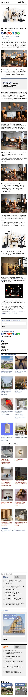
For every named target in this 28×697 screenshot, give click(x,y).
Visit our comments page (7, 530)
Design (10, 313)
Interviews (4, 343)
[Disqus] (14, 552)
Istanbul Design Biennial (17, 311)
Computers (4, 313)
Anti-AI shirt (20, 684)
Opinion (3, 344)
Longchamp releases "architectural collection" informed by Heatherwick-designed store (14, 587)
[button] (23, 2)
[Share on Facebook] (2, 33)
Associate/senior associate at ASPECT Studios (12, 657)
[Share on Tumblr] (16, 33)
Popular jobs (5, 647)
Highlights (8, 682)
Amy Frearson (5, 36)
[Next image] (25, 15)
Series (3, 342)
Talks (3, 346)
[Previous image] (2, 15)
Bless (6, 71)
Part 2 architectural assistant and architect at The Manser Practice (14, 667)
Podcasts (4, 350)
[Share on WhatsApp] (18, 33)
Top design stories (7, 574)
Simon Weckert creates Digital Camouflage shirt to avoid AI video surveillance (14, 581)
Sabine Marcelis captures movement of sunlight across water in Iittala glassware (14, 593)
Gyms (8, 311)
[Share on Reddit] (10, 33)
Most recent (17, 576)
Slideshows (16, 313)
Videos (3, 347)
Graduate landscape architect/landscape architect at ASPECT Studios (13, 651)
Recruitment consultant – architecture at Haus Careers (13, 671)
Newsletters (5, 349)
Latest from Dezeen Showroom (11, 444)
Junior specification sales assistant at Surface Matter (14, 662)
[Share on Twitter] (5, 33)
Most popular (5, 576)
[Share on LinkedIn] (13, 33)
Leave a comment (5, 38)
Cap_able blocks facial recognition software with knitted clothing (14, 599)
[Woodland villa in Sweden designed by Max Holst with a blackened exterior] (19, 2)
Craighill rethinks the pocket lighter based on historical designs (14, 603)
